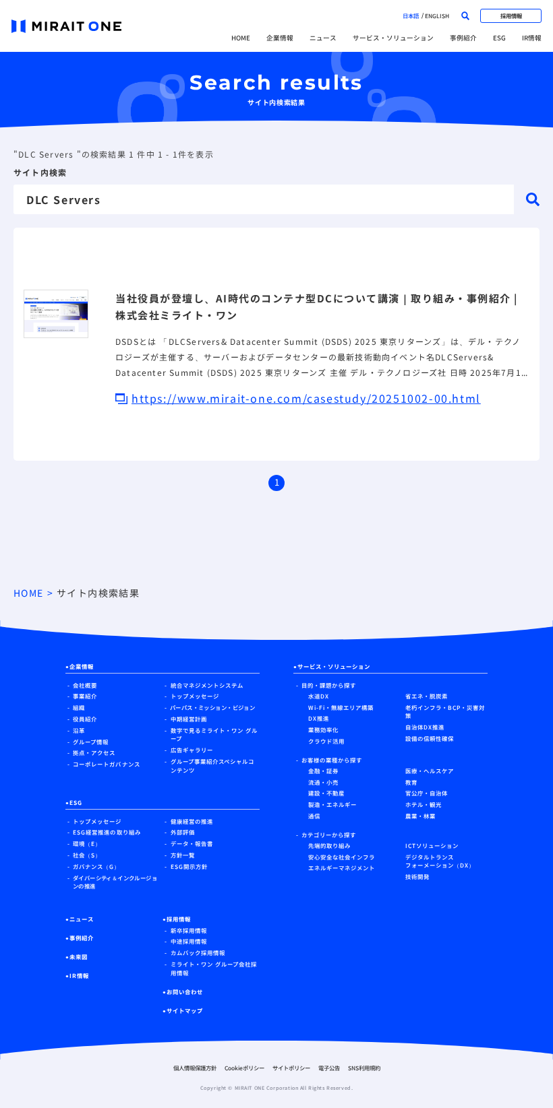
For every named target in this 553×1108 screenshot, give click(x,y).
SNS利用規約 (364, 1068)
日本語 (411, 15)
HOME (240, 37)
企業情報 (279, 37)
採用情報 (511, 15)
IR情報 (532, 37)
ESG (499, 37)
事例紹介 (463, 37)
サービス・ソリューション (393, 37)
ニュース (323, 37)
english (437, 15)
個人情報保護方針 (194, 1068)
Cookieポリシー (244, 1068)
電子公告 (329, 1068)
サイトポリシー (291, 1068)
